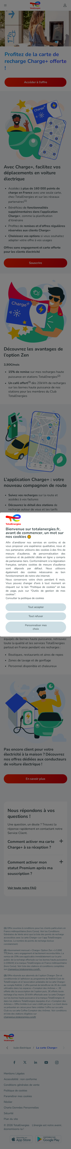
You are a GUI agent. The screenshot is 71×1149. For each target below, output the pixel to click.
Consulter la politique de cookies (25, 598)
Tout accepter (36, 607)
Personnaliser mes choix (36, 627)
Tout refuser (36, 616)
